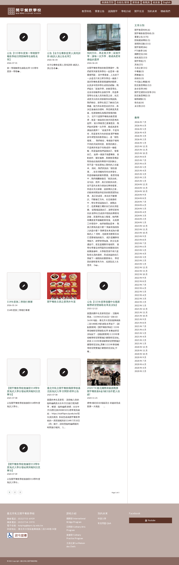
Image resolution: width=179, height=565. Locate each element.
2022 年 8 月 (140, 281)
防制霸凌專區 (141, 40)
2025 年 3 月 (140, 174)
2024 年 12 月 (141, 184)
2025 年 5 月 (140, 167)
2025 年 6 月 (140, 163)
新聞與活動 (140, 43)
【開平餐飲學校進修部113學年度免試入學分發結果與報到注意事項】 (23, 467)
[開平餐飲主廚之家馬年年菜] (63, 285)
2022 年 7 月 (140, 284)
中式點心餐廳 (141, 81)
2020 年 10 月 (141, 354)
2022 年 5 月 (140, 291)
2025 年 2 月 (140, 177)
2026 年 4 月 (140, 132)
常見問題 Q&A (104, 523)
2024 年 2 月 (140, 219)
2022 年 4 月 (140, 295)
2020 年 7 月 (140, 361)
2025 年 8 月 (140, 156)
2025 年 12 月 (141, 146)
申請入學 (102, 518)
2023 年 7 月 (140, 243)
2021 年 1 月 (140, 343)
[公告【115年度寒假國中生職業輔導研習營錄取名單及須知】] (103, 285)
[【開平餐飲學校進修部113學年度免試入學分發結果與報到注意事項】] (23, 448)
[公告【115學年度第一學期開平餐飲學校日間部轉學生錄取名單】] (23, 37)
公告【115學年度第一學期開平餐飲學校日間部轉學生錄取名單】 (23, 56)
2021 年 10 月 (141, 316)
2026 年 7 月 (140, 122)
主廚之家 (139, 68)
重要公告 (139, 37)
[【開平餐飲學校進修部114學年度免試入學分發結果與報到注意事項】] (23, 372)
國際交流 (139, 54)
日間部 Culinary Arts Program (75, 528)
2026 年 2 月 (140, 139)
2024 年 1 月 (140, 222)
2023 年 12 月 (141, 226)
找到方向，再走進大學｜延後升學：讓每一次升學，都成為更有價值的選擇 (103, 56)
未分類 (138, 106)
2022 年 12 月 (141, 267)
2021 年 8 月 (140, 322)
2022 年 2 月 (140, 302)
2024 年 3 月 (140, 215)
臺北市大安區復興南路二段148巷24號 (37, 529)
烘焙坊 (138, 78)
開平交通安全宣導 (143, 92)
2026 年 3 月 (140, 136)
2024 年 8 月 (140, 198)
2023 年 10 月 (141, 232)
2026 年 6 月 (140, 125)
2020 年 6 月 (140, 364)
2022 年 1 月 (140, 305)
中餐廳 (138, 71)
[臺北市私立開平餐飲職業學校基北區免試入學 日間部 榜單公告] (63, 372)
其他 (137, 64)
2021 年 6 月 (140, 329)
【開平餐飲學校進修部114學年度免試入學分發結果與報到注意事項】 (23, 391)
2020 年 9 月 (140, 357)
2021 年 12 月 (141, 309)
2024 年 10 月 (141, 191)
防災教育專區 (141, 85)
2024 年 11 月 (141, 188)
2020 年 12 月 (141, 347)
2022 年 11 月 (141, 271)
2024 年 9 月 (140, 194)
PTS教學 (139, 50)
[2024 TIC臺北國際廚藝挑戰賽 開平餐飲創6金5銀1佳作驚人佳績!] (103, 372)
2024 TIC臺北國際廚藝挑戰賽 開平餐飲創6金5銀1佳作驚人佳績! (103, 391)
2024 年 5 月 (140, 208)
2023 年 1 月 (140, 264)
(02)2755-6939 (26, 518)
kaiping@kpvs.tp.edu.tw (30, 525)
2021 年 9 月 (140, 319)
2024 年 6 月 (140, 205)
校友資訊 (139, 57)
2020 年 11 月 (141, 350)
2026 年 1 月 (140, 143)
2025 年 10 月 (141, 153)
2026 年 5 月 (140, 129)
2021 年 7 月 (140, 326)
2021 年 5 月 (140, 333)
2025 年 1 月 (140, 181)
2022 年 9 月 (140, 277)
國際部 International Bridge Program (75, 520)
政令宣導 (139, 88)
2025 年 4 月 (140, 170)
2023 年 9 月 (140, 236)
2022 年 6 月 (140, 288)
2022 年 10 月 (141, 274)
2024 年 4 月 (140, 212)
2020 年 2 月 (140, 371)
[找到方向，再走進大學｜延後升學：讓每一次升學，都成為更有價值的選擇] (103, 37)
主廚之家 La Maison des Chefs (75, 545)
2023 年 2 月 (140, 260)
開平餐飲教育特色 (143, 33)
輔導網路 (139, 99)
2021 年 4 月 (140, 336)
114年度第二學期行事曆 (20, 301)
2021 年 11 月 (141, 312)
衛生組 (138, 102)
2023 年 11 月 (141, 229)
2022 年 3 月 (140, 298)
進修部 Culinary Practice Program (74, 537)
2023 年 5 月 (140, 250)
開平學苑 (139, 61)
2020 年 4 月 (140, 368)
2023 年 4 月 (140, 253)
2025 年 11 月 (141, 149)
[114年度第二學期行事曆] (23, 285)
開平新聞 (139, 47)
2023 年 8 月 (140, 239)
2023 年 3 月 (140, 257)
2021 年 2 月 (140, 340)
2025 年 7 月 (140, 160)
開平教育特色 (141, 30)
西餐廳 (138, 75)
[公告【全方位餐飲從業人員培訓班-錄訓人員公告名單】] (63, 37)
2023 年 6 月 (140, 246)
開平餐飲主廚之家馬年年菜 (61, 301)
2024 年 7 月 (140, 201)
